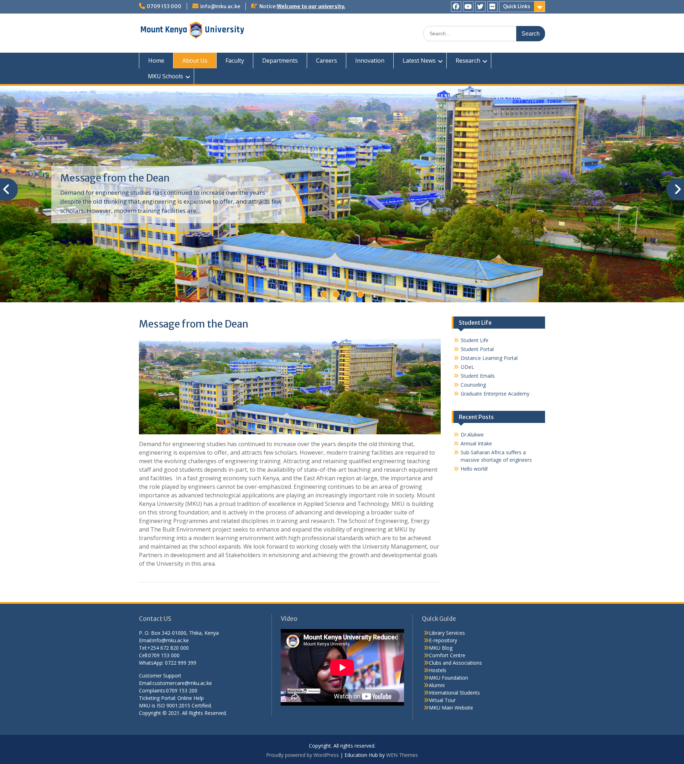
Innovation (369, 60)
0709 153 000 (164, 6)
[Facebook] (456, 6)
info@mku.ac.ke (220, 6)
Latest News (419, 60)
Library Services (447, 632)
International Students (454, 692)
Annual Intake (476, 443)
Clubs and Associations (455, 662)
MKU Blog (440, 647)
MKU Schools (165, 76)
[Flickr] (492, 6)
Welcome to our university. (311, 6)
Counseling (473, 384)
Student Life (474, 340)
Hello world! (474, 468)
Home (156, 60)
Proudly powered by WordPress (302, 755)
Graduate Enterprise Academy (495, 393)
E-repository (443, 640)
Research (468, 60)
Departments (280, 60)
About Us (194, 60)
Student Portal (477, 349)
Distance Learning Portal (489, 358)
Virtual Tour (442, 700)
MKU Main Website (451, 707)
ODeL (467, 366)
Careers (326, 60)
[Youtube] (468, 6)
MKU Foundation (448, 677)
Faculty (235, 60)
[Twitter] (480, 6)
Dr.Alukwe (472, 434)
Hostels (437, 670)
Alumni (437, 685)
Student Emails (478, 375)
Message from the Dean (115, 178)
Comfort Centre (447, 655)
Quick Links (516, 6)
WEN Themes (402, 755)
